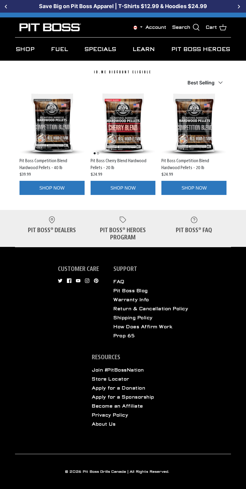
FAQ (118, 281)
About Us (104, 424)
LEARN (144, 49)
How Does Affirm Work (142, 326)
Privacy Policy (110, 415)
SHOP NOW (51, 187)
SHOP (25, 49)
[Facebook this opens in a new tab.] (69, 280)
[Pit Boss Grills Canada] (50, 27)
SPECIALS (100, 49)
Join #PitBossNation (118, 370)
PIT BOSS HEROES (200, 49)
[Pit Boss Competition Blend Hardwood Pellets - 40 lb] (52, 124)
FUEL (59, 49)
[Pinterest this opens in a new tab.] (96, 280)
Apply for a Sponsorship (123, 397)
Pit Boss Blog (130, 290)
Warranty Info (131, 299)
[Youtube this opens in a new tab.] (78, 280)
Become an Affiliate (117, 406)
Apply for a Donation (118, 388)
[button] (135, 27)
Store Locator (110, 379)
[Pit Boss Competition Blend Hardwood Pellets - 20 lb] (193, 124)
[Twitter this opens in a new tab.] (60, 280)
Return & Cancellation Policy (150, 308)
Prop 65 (124, 336)
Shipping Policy (133, 317)
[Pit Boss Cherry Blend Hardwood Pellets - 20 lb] (123, 124)
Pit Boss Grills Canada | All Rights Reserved (125, 471)
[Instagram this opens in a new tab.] (87, 280)
